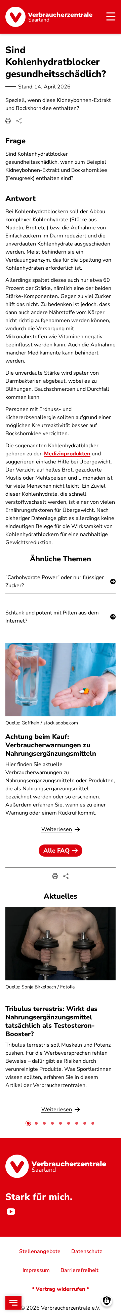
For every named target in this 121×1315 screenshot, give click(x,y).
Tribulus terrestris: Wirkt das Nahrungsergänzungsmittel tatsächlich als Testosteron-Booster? (51, 1021)
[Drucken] (8, 120)
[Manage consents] (107, 1301)
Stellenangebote (40, 1251)
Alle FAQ (56, 851)
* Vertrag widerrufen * (60, 1289)
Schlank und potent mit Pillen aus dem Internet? (52, 617)
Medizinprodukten (67, 453)
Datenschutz (86, 1251)
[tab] (28, 1123)
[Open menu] (13, 1303)
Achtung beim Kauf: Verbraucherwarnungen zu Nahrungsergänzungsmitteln (50, 745)
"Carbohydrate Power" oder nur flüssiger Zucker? (54, 581)
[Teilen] (19, 120)
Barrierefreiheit (79, 1270)
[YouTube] (10, 1211)
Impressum (36, 1270)
